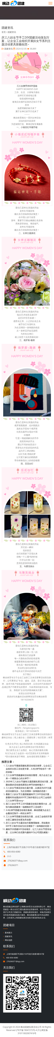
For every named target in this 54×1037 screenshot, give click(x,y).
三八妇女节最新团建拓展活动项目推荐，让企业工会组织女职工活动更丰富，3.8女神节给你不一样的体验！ (29, 768)
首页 (4, 32)
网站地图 (8, 940)
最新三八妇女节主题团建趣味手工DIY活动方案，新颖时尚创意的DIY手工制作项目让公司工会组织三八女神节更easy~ (28, 797)
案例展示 (8, 932)
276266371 (12, 865)
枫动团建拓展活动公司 (31, 1026)
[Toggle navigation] (50, 3)
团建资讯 (7, 28)
